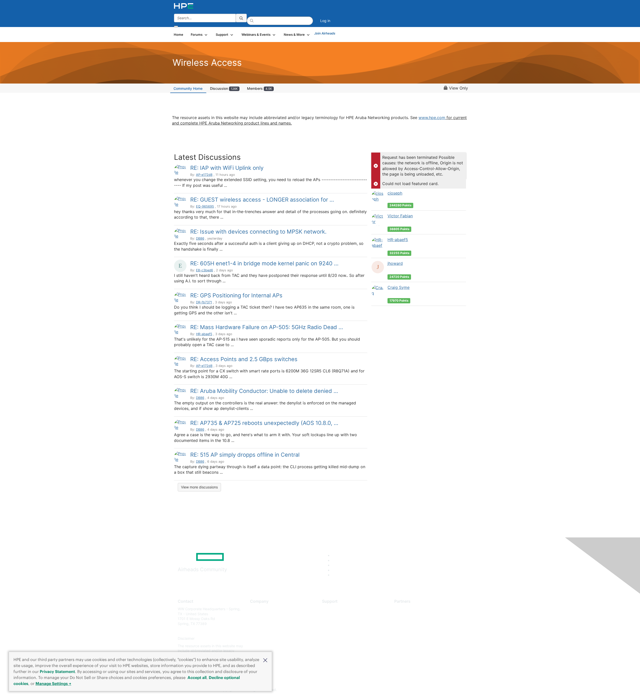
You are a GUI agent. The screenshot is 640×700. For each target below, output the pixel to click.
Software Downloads (339, 631)
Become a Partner (409, 616)
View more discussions (199, 487)
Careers (256, 616)
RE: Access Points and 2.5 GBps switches (244, 359)
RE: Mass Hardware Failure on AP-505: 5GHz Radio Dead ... (266, 327)
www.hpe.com (431, 117)
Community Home (188, 88)
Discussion (224, 88)
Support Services (336, 609)
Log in (325, 21)
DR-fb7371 (204, 302)
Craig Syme (399, 287)
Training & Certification (340, 623)
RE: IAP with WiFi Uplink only (227, 168)
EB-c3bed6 (204, 270)
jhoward (395, 263)
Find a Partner (405, 609)
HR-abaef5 (204, 334)
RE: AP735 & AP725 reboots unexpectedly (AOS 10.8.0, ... (264, 423)
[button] (265, 659)
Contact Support (335, 616)
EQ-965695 (205, 206)
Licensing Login (335, 638)
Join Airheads (324, 33)
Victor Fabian (400, 215)
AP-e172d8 (204, 175)
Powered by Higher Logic (392, 690)
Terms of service (263, 646)
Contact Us (259, 623)
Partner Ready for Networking (418, 623)
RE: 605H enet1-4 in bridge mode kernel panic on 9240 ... (264, 263)
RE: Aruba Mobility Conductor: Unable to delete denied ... (264, 391)
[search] (241, 18)
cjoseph (395, 193)
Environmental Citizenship (271, 631)
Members (259, 88)
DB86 (200, 238)
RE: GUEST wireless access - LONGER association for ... (262, 199)
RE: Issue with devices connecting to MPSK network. (258, 231)
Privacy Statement (57, 671)
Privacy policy (261, 638)
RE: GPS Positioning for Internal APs (236, 295)
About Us (257, 609)
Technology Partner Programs (418, 631)
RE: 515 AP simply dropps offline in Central (245, 454)
